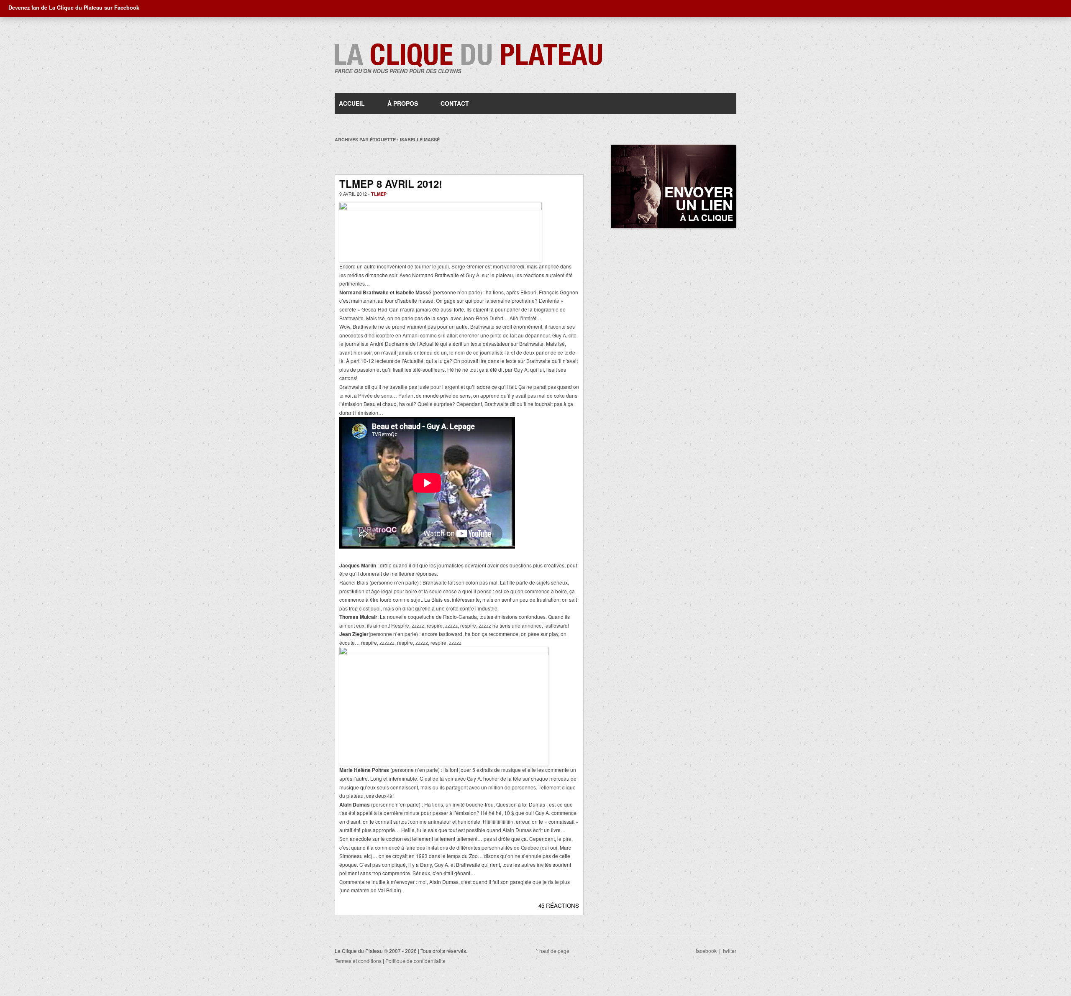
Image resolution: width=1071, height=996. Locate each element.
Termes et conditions (358, 960)
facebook (706, 950)
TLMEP (379, 194)
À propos (402, 103)
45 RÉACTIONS (558, 905)
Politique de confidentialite (415, 960)
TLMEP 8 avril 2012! (390, 183)
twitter (729, 950)
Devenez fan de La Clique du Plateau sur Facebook (73, 7)
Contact (455, 103)
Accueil (352, 103)
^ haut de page (552, 950)
